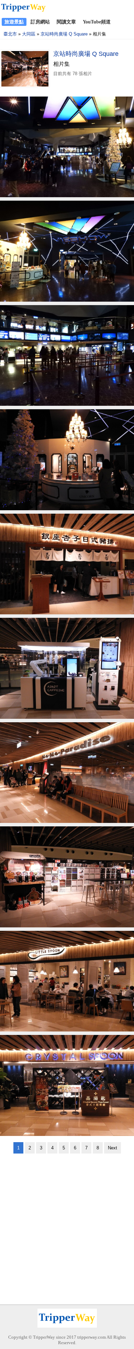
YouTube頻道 (97, 21)
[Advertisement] (67, 1226)
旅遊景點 (14, 21)
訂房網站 (40, 21)
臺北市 (10, 34)
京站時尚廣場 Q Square (64, 34)
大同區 (28, 34)
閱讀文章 (66, 21)
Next (112, 1147)
